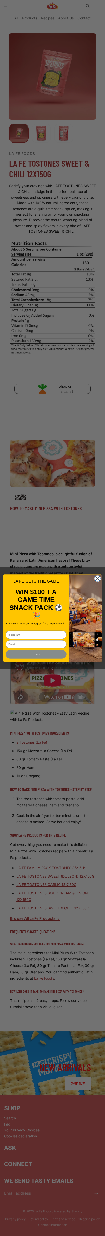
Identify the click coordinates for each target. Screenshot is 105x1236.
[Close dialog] (97, 578)
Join (36, 654)
